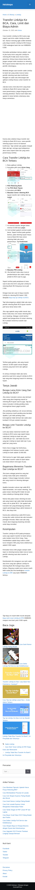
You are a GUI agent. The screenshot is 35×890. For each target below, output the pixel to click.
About (5, 873)
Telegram (6, 858)
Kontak (5, 876)
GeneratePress (17, 887)
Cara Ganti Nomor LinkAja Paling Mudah (16, 801)
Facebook (6, 848)
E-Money (11, 15)
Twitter (5, 852)
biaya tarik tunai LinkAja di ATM (13, 618)
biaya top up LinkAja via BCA (18, 297)
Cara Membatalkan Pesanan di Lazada (16, 793)
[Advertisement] (17, 119)
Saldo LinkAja (9, 744)
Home (5, 15)
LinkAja (18, 15)
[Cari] (28, 771)
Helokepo (8, 4)
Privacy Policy (7, 870)
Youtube (5, 855)
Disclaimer (6, 867)
